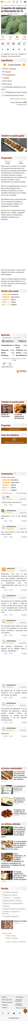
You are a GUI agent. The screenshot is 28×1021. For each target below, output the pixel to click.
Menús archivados (7, 1002)
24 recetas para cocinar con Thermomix (19, 788)
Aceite (8, 72)
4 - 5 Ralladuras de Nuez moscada (15, 92)
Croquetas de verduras (10, 892)
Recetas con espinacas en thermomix (11, 912)
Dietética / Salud (10, 935)
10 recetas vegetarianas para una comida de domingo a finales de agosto (20, 875)
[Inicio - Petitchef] (2, 5)
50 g (7, 72)
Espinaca (6, 906)
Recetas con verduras (10, 895)
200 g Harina (7, 81)
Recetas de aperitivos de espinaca (14, 909)
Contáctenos (19, 997)
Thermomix (7, 898)
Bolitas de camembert (5, 415)
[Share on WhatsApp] (13, 49)
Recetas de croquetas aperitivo (13, 903)
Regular (14, 304)
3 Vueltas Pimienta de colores (13, 95)
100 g (9, 75)
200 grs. (9, 68)
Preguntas (5, 1005)
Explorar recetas (7, 933)
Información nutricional (19, 99)
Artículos (4, 1007)
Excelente (14, 294)
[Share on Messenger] (8, 49)
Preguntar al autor (15, 429)
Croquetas (17, 898)
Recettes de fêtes (20, 921)
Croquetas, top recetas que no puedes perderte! (20, 812)
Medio (13, 302)
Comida (8, 941)
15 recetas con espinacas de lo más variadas (19, 800)
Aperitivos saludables (12, 938)
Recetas (4, 997)
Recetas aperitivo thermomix (12, 900)
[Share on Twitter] (19, 49)
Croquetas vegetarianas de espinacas (19, 416)
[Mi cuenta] (17, 2)
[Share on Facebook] (2, 49)
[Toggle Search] (21, 2)
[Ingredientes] (2, 510)
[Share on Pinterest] (24, 49)
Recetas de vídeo (7, 999)
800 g (7, 84)
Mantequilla (11, 75)
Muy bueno (15, 297)
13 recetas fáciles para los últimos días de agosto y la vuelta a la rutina (20, 845)
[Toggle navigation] (25, 2)
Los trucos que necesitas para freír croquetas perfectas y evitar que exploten (20, 775)
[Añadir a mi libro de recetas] (24, 43)
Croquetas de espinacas (11, 916)
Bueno (13, 299)
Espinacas (12, 68)
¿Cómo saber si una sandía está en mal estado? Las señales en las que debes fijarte (13, 832)
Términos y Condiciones (18, 1004)
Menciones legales (21, 1008)
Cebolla (6, 78)
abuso (25, 505)
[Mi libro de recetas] (13, 2)
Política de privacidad (18, 1000)
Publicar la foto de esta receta (14, 442)
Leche (9, 84)
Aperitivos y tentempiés (19, 941)
